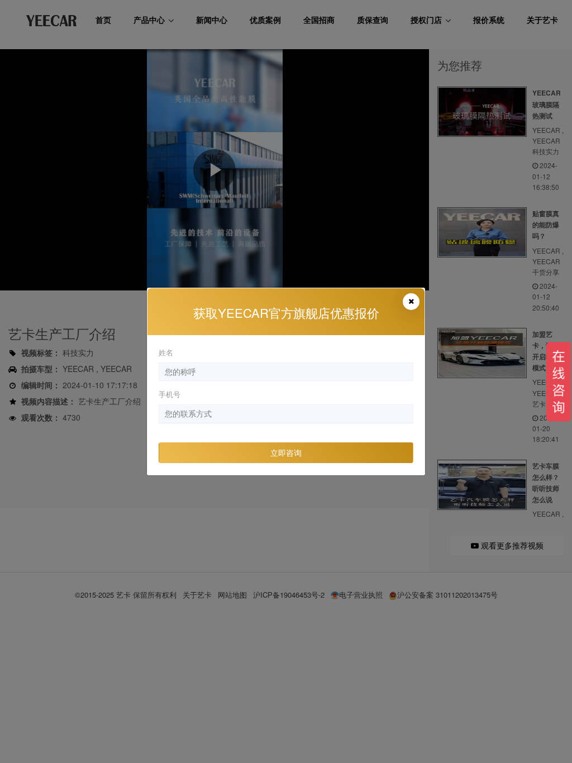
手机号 (169, 394)
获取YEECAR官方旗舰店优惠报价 (286, 312)
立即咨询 (286, 452)
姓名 (166, 352)
